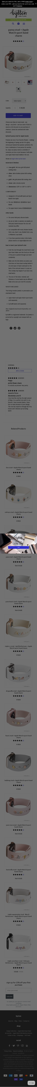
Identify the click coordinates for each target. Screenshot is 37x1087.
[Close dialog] (36, 534)
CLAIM (18, 547)
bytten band (28, 1)
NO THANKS (18, 551)
